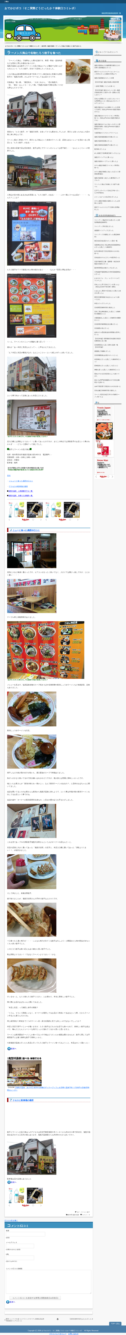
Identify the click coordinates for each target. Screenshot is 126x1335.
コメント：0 (86, 1214)
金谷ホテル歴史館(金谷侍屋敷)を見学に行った (107, 333)
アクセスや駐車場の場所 (18, 486)
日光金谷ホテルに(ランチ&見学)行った (107, 257)
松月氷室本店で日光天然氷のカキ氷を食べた (106, 252)
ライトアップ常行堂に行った (104, 226)
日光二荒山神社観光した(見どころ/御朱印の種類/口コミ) (107, 313)
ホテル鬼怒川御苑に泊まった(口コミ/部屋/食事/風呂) (107, 173)
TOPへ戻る (115, 1324)
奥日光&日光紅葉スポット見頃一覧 (106, 241)
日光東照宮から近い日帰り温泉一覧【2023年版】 (106, 346)
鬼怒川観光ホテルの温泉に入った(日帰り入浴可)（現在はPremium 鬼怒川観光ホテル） (107, 109)
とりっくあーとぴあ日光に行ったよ (106, 197)
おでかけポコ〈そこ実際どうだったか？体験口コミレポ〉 (41, 8)
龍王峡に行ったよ (100, 149)
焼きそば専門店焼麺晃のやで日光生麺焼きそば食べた (106, 381)
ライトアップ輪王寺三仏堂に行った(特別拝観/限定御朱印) (107, 221)
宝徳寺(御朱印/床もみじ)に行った (81, 1319)
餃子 (88, 1212)
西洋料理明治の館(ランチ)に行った (106, 268)
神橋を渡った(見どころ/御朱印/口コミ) (107, 370)
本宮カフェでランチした (102, 303)
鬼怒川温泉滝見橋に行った (103, 141)
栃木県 (44, 46)
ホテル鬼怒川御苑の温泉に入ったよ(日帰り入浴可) (107, 202)
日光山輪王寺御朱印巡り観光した (105, 390)
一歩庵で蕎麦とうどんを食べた (104, 86)
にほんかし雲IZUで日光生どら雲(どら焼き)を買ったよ (107, 292)
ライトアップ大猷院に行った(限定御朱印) (107, 236)
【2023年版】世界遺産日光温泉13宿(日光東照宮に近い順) (107, 340)
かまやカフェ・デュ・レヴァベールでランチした (106, 279)
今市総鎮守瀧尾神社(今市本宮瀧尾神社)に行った (107, 273)
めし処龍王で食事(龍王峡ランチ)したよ (107, 153)
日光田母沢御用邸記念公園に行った (106, 324)
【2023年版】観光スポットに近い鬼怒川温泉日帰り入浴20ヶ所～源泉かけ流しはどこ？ (107, 92)
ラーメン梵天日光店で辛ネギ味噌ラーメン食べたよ (106, 396)
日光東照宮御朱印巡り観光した (104, 307)
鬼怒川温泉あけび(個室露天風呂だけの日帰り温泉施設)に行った (107, 67)
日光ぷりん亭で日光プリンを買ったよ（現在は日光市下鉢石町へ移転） (106, 286)
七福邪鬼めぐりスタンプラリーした (106, 133)
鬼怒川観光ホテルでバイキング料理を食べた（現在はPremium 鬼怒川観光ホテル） (107, 118)
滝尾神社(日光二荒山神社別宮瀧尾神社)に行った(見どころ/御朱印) (107, 246)
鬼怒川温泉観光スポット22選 (104, 78)
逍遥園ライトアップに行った (104, 230)
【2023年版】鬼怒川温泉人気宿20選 (106, 82)
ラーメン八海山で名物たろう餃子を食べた (106, 185)
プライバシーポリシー (57, 1334)
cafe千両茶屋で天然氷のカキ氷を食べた (107, 386)
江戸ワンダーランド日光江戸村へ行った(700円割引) (106, 192)
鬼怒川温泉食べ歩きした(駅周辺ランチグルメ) (107, 179)
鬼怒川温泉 (50, 46)
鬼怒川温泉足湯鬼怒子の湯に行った (106, 145)
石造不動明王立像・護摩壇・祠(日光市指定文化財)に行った (107, 263)
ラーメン (84, 1212)
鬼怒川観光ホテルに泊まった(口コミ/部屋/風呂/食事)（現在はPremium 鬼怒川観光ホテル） (107, 126)
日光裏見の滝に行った (101, 328)
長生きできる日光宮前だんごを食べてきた (106, 375)
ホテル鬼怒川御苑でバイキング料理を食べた (106, 167)
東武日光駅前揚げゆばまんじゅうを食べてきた (106, 298)
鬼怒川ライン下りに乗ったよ (104, 157)
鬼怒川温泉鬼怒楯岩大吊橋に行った (106, 137)
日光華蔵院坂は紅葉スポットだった (106, 355)
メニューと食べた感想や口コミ (21, 481)
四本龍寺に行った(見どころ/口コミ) (106, 366)
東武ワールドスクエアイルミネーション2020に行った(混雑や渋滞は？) (106, 73)
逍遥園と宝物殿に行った (102, 351)
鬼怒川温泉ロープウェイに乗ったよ (106, 161)
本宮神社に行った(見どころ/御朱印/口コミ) (107, 360)
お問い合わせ (73, 1334)
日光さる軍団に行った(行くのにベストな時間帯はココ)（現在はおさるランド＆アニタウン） (107, 101)
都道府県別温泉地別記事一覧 (111, 13)
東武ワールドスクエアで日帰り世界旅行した (106, 208)
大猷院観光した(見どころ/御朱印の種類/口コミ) (107, 319)
